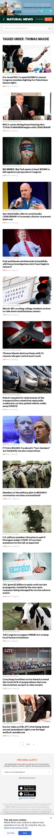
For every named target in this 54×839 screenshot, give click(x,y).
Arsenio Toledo (17, 489)
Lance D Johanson (18, 723)
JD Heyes (16, 534)
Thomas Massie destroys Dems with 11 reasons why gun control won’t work (23, 354)
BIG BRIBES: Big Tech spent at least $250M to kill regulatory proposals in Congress (26, 170)
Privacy (7, 806)
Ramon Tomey (17, 121)
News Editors (17, 305)
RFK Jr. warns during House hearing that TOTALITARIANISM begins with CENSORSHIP (27, 126)
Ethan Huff (16, 258)
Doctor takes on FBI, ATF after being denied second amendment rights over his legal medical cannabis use (26, 729)
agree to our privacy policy (16, 827)
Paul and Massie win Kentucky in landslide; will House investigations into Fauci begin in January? (26, 264)
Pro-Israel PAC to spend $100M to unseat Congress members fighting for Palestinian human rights (25, 80)
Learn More (11, 833)
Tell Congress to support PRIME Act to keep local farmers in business (26, 636)
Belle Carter (16, 74)
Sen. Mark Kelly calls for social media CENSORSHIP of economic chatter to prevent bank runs (27, 216)
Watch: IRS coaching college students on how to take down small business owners (27, 310)
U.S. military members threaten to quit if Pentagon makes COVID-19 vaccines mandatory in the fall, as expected (24, 540)
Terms (13, 806)
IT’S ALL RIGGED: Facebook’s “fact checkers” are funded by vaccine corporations (26, 449)
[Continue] (49, 772)
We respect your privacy (27, 778)
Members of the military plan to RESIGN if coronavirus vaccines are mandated (25, 494)
